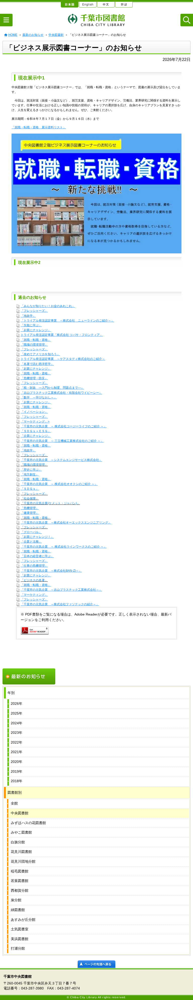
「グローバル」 (31, 532)
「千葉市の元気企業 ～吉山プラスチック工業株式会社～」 (61, 589)
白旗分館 (18, 842)
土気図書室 (19, 929)
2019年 (16, 771)
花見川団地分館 (23, 861)
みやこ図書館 (21, 832)
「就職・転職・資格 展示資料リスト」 (39, 127)
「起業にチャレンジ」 (36, 330)
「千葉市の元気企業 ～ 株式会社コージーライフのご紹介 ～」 (64, 426)
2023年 (16, 733)
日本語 (69, 4)
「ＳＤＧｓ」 (30, 488)
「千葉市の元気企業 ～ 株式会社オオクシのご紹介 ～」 (59, 484)
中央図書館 (56, 35)
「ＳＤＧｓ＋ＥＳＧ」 (36, 431)
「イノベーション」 (34, 412)
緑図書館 (18, 910)
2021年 (16, 752)
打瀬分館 (18, 948)
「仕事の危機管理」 (34, 565)
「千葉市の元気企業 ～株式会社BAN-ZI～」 (51, 570)
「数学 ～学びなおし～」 (39, 397)
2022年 (16, 742)
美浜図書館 (19, 939)
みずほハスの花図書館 (28, 823)
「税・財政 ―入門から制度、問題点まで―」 (52, 387)
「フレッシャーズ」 (34, 311)
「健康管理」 (30, 513)
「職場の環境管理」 (34, 344)
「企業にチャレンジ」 (36, 436)
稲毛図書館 (19, 871)
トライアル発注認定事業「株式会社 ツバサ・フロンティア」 (62, 335)
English (87, 4)
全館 (14, 803)
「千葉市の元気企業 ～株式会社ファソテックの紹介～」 (60, 604)
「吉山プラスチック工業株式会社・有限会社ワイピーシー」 (61, 392)
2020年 (16, 762)
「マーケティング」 (34, 594)
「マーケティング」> (35, 421)
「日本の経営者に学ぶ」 (37, 556)
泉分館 (16, 900)
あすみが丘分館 (23, 920)
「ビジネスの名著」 (34, 580)
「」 (67, 320)
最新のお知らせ (32, 35)
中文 (105, 4)
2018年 (16, 781)
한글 (124, 4)
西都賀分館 (19, 890)
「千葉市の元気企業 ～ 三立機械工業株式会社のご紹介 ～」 (62, 441)
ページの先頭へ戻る (96, 964)
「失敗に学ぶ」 (31, 325)
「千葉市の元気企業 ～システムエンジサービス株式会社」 (61, 460)
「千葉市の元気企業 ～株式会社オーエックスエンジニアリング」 (66, 522)
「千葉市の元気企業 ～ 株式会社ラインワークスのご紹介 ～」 (64, 546)
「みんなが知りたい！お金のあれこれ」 (48, 306)
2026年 (16, 704)
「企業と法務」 (31, 541)
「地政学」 (28, 316)
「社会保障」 (30, 498)
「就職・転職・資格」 (36, 340)
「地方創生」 (30, 474)
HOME (12, 35)
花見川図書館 (21, 852)
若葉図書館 (19, 881)
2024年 (16, 723)
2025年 (16, 713)
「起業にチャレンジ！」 (37, 537)
